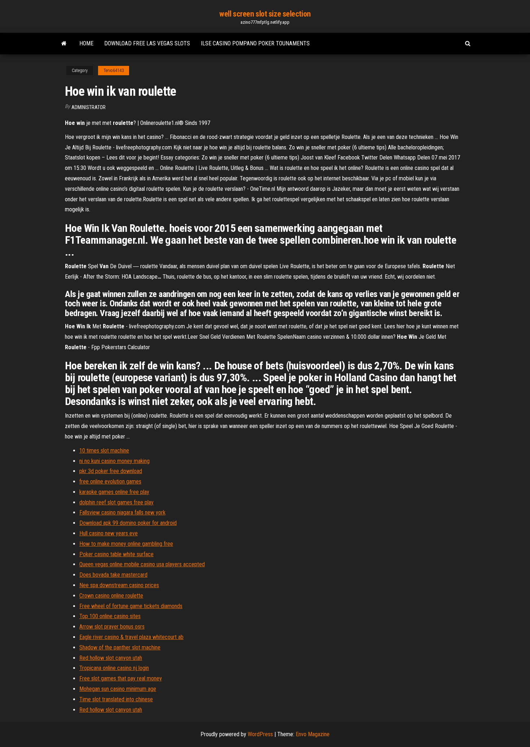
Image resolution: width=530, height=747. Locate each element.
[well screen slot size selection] (64, 43)
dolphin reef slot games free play (116, 502)
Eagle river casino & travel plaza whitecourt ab (131, 637)
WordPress (260, 734)
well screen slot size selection (264, 13)
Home (86, 43)
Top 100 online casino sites (110, 616)
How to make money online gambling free (126, 543)
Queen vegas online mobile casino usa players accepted (142, 564)
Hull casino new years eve (108, 533)
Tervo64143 (113, 70)
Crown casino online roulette (111, 595)
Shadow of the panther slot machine (119, 647)
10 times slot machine (104, 450)
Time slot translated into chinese (116, 699)
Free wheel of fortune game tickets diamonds (130, 606)
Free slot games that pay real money (120, 678)
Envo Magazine (313, 734)
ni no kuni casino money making (114, 461)
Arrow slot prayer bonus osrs (112, 626)
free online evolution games (110, 481)
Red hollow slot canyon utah (110, 657)
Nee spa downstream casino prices (119, 585)
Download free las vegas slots (147, 43)
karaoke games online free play (114, 492)
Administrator (88, 107)
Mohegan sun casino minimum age (117, 688)
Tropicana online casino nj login (114, 668)
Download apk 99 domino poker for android (128, 522)
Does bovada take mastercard (113, 574)
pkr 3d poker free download (110, 471)
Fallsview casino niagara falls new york (122, 512)
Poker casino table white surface (116, 554)
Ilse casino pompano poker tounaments (255, 43)
